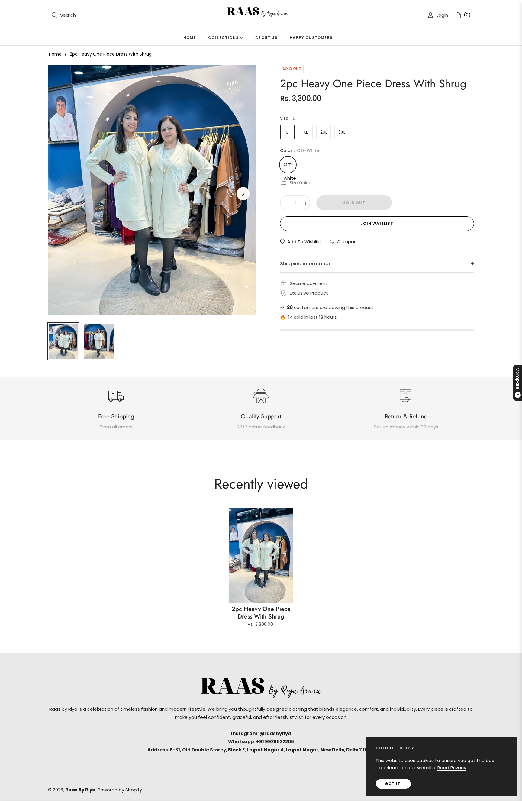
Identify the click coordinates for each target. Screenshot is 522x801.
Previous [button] (61, 193)
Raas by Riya (80, 789)
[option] (152, 190)
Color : (299, 150)
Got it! (393, 783)
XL (305, 132)
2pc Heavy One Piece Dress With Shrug (261, 613)
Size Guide (300, 183)
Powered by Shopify (120, 789)
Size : (287, 118)
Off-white (289, 166)
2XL (323, 132)
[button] (63, 15)
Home (55, 54)
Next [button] (243, 193)
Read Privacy (451, 767)
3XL (341, 132)
